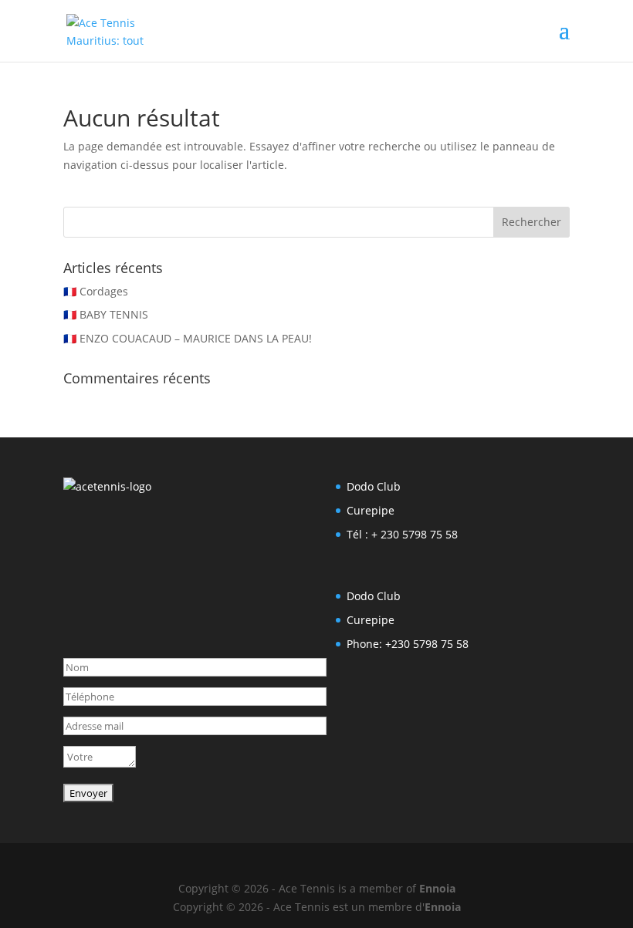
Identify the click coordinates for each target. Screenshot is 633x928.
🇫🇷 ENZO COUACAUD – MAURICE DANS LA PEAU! (187, 338)
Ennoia (437, 888)
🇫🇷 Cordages (95, 291)
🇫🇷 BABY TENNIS (105, 314)
